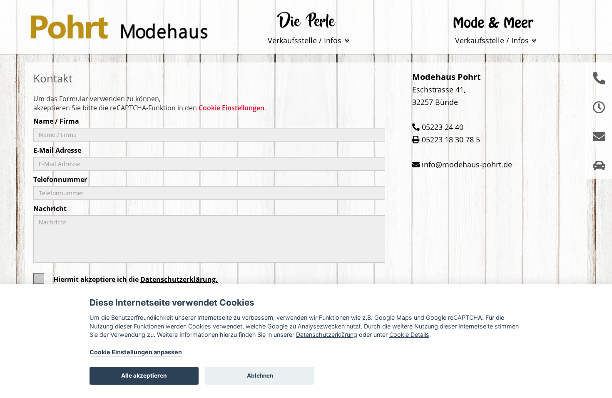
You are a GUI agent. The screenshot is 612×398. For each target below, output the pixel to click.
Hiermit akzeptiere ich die (135, 279)
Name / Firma (56, 121)
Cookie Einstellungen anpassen (136, 352)
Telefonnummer (60, 179)
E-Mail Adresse (57, 150)
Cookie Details (409, 334)
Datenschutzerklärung (326, 334)
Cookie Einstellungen (231, 107)
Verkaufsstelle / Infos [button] (305, 40)
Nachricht (50, 208)
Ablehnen (260, 375)
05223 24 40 (442, 127)
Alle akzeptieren (144, 375)
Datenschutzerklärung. (179, 279)
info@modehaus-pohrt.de (467, 164)
